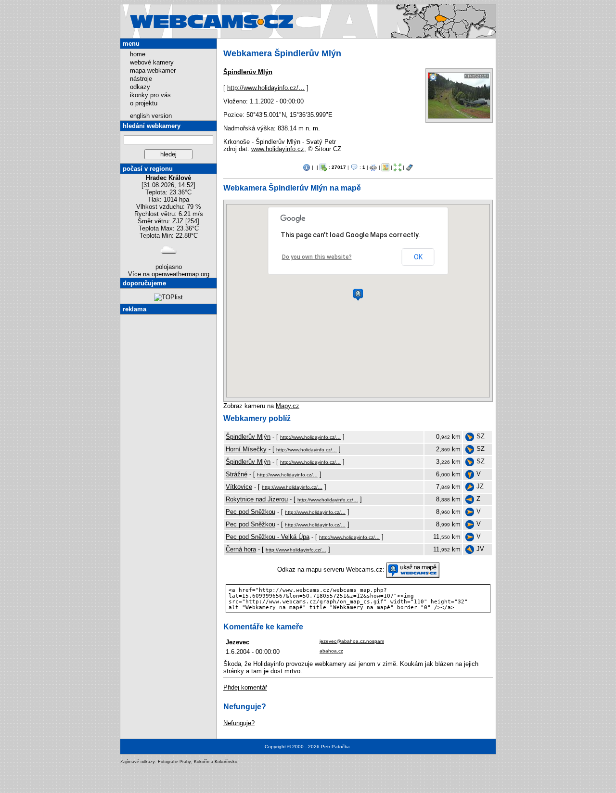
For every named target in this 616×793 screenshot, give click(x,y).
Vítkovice (239, 486)
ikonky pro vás (150, 95)
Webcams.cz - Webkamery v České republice (356, 11)
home (137, 54)
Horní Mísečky (246, 449)
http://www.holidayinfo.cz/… (266, 87)
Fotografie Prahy (174, 761)
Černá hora (241, 549)
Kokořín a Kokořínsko (215, 761)
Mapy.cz (287, 405)
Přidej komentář (245, 687)
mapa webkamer (153, 70)
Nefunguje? (239, 723)
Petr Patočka (335, 746)
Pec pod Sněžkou (250, 511)
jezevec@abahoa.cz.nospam (352, 641)
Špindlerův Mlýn (247, 72)
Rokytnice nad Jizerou (257, 499)
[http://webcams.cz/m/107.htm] (409, 166)
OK (418, 257)
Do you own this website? (317, 257)
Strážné (236, 474)
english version (151, 115)
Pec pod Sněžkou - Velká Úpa (267, 536)
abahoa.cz (331, 650)
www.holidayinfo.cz (277, 149)
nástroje (141, 78)
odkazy (140, 86)
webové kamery (152, 62)
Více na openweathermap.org (168, 274)
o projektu (143, 103)
